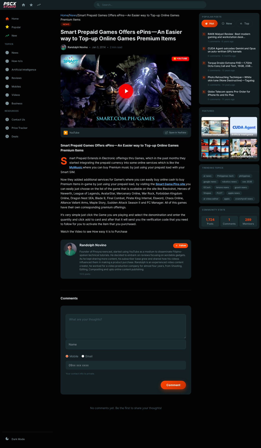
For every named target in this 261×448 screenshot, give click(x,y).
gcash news (241, 187)
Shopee (207, 193)
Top (246, 23)
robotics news (229, 181)
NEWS (66, 24)
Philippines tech (225, 176)
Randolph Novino (78, 47)
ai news (207, 176)
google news (209, 181)
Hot (211, 23)
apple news (234, 193)
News (73, 15)
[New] (38, 4)
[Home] (23, 4)
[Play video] (126, 91)
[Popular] (31, 4)
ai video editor (210, 199)
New (229, 23)
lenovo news (222, 187)
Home (64, 15)
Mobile (74, 356)
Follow (182, 245)
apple (227, 199)
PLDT (219, 193)
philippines (244, 176)
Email (88, 356)
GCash (206, 187)
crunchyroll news (244, 199)
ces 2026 (247, 181)
